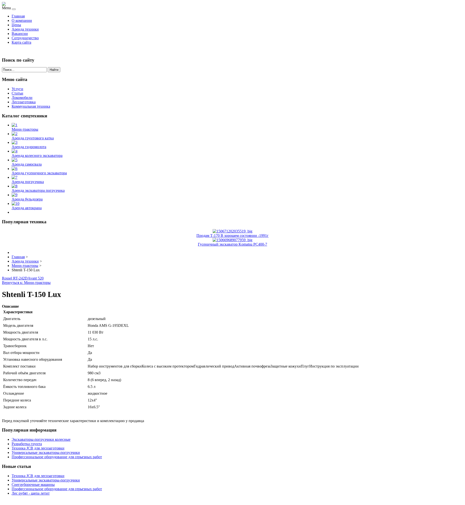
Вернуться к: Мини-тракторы (26, 283)
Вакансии (20, 34)
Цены (16, 25)
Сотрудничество (25, 38)
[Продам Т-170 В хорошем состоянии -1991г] (232, 231)
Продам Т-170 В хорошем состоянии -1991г (232, 235)
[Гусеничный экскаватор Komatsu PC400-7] (232, 240)
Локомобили (22, 98)
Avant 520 (36, 278)
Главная (18, 16)
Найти (54, 70)
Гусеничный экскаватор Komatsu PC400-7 (232, 244)
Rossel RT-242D (15, 278)
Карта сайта (21, 42)
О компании (22, 20)
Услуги (17, 89)
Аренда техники (25, 29)
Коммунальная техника (31, 106)
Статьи (17, 93)
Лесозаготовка (24, 102)
